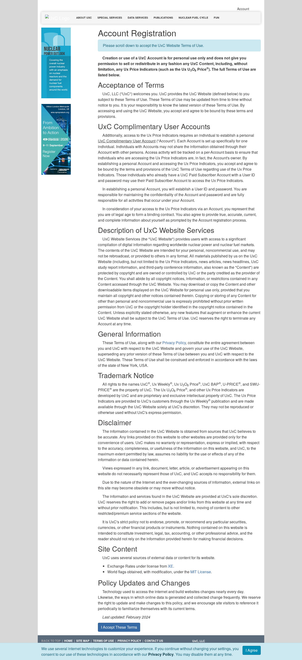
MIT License (200, 571)
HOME (68, 641)
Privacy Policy (161, 654)
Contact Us (154, 641)
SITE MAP (82, 641)
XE (170, 566)
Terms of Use (103, 641)
